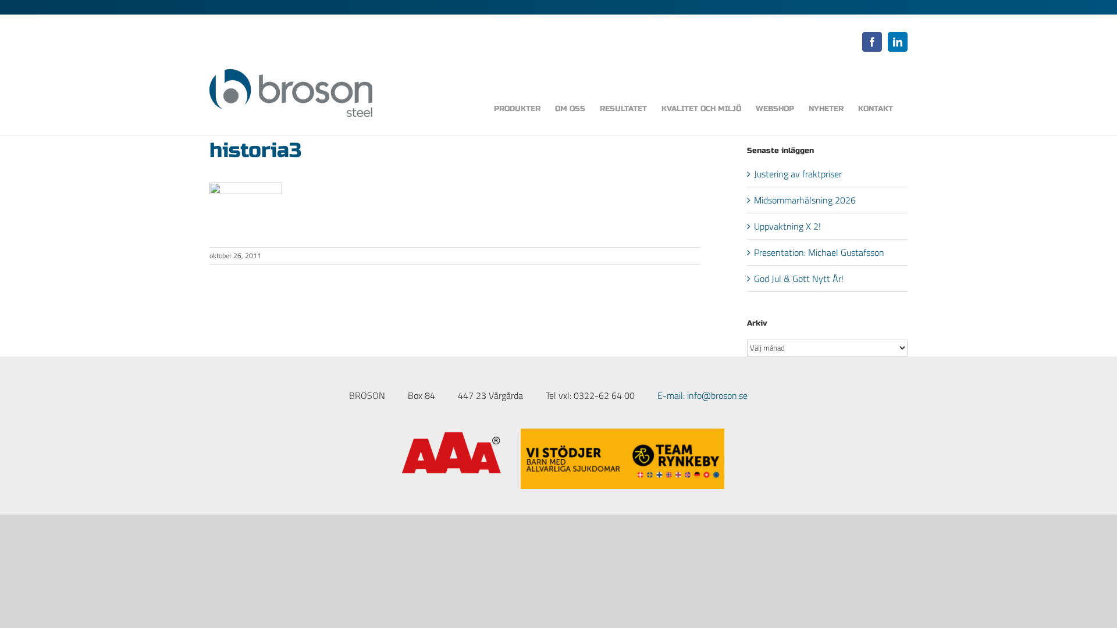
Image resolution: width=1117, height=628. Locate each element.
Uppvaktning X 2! (787, 226)
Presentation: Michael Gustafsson (819, 252)
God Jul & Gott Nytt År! (799, 279)
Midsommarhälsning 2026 (805, 200)
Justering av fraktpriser (798, 174)
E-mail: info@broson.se (702, 395)
